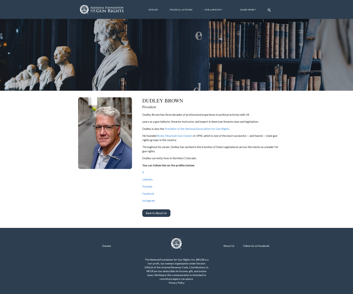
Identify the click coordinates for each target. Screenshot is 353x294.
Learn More (247, 9)
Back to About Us (156, 213)
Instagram (148, 200)
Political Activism (181, 9)
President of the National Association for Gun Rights (197, 128)
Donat (106, 245)
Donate (153, 9)
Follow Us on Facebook (256, 245)
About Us (228, 245)
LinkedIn (147, 179)
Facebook (148, 193)
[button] (268, 9)
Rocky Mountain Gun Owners (175, 135)
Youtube (147, 186)
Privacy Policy (176, 282)
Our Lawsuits (212, 9)
